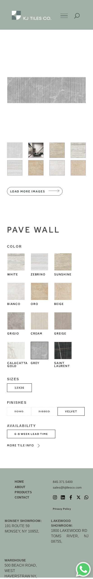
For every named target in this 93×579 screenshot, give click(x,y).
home (19, 481)
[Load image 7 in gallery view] (57, 168)
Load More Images (27, 191)
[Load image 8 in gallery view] (78, 168)
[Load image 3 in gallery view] (57, 150)
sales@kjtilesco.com (67, 487)
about (20, 487)
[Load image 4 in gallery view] (78, 150)
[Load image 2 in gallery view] (36, 150)
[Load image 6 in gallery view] (36, 168)
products (23, 492)
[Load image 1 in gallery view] (15, 150)
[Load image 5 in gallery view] (15, 168)
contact (22, 497)
